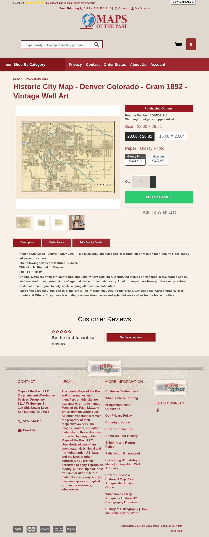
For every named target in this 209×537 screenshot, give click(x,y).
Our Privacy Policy (118, 415)
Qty (127, 181)
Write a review (131, 337)
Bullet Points (56, 242)
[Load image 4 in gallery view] (77, 222)
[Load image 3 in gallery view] (59, 222)
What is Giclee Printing (121, 398)
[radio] (140, 136)
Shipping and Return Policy (120, 444)
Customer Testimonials (121, 391)
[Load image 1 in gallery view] (23, 222)
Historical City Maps (36, 79)
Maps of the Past (155, 526)
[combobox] (62, 44)
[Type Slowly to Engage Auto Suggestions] (96, 44)
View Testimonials (183, 2)
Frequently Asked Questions (117, 407)
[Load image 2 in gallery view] (41, 222)
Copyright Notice (117, 422)
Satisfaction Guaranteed (122, 453)
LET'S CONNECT (170, 403)
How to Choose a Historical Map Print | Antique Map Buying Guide (120, 481)
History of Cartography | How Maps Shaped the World (126, 511)
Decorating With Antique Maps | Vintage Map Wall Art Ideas (122, 464)
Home (16, 79)
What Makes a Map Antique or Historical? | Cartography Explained (121, 498)
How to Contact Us (118, 429)
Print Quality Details (91, 242)
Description (27, 242)
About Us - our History (121, 436)
